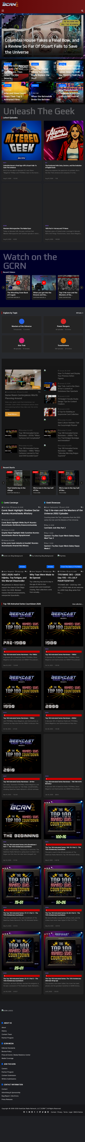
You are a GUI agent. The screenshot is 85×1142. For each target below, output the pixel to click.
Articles (7, 64)
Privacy (59, 1112)
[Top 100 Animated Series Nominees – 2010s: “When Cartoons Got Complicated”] (11, 433)
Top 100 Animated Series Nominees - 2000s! (60, 718)
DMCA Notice (78, 1112)
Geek (7, 362)
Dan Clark (6, 507)
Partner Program (8, 1038)
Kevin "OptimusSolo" (52, 507)
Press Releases (7, 1099)
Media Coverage (7, 1058)
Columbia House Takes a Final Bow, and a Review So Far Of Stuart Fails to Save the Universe (42, 46)
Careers (4, 1068)
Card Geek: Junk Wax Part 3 (55, 528)
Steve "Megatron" (8, 571)
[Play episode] (38, 157)
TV (63, 362)
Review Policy (7, 1051)
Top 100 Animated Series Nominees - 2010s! (18, 782)
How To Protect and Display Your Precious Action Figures (69, 375)
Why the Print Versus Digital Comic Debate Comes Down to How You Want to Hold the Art (70, 71)
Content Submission (9, 1075)
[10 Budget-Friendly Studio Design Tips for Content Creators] (50, 399)
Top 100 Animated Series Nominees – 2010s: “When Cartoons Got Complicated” (29, 435)
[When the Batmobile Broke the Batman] (42, 92)
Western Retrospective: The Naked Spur (17, 228)
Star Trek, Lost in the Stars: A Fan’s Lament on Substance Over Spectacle (68, 388)
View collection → (77, 604)
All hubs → (79, 313)
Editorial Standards (8, 1048)
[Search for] (82, 10)
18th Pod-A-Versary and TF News (56, 228)
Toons (52, 362)
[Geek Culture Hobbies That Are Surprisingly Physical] (45, 420)
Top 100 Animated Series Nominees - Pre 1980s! (20, 654)
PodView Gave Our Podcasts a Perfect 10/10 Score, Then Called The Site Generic (13, 71)
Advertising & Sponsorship (11, 1092)
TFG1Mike (62, 571)
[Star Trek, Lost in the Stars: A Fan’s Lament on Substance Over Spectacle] (50, 386)
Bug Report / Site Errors (10, 1096)
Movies (19, 362)
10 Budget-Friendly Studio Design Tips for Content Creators (68, 401)
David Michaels (11, 392)
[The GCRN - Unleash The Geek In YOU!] (10, 4)
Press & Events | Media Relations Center (16, 1055)
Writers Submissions (9, 1079)
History (4, 1031)
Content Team (7, 1034)
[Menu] (3, 10)
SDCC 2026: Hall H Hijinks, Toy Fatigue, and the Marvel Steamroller (14, 577)
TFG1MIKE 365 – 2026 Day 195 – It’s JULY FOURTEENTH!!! (69, 577)
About (4, 1027)
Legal (70, 1112)
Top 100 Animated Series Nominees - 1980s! (60, 654)
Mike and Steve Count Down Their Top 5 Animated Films (15, 96)
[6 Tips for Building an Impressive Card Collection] (50, 412)
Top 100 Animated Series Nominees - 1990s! (18, 718)
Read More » (12, 414)
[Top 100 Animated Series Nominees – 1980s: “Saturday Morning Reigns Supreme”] (45, 445)
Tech (42, 362)
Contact (4, 1089)
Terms (65, 1112)
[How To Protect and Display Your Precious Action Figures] (45, 371)
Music (30, 362)
